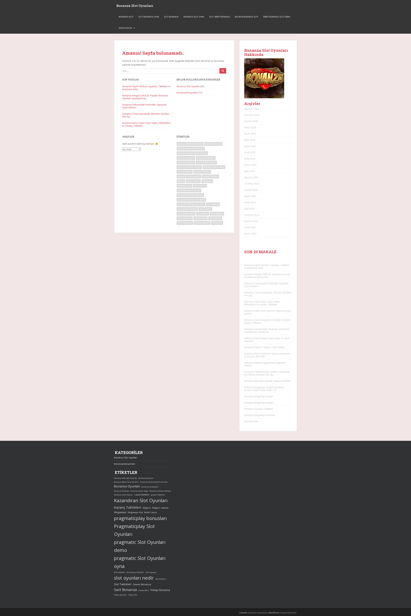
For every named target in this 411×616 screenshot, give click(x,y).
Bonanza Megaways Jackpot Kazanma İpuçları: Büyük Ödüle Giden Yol (264, 389)
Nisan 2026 (250, 133)
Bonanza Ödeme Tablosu (189, 167)
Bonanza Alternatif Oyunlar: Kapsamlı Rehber (267, 380)
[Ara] (222, 71)
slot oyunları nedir (186, 213)
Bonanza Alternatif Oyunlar (190, 143)
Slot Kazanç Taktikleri (187, 209)
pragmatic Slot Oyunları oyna (191, 204)
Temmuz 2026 (251, 114)
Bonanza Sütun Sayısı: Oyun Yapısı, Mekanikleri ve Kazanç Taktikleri (146, 124)
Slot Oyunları (205, 209)
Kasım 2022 (250, 233)
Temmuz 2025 (251, 183)
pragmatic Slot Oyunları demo (191, 199)
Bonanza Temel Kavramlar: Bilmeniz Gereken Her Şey (145, 115)
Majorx (181, 181)
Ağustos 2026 (251, 108)
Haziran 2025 (251, 189)
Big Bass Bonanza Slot (246, 16)
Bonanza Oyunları (186, 157)
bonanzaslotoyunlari (187, 92)
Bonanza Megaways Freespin (259, 415)
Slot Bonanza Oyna (148, 16)
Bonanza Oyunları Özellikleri (258, 408)
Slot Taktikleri (217, 213)
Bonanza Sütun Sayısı (206, 162)
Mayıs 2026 (250, 127)
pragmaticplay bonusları (189, 190)
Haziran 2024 (251, 221)
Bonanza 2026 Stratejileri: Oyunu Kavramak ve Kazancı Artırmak (266, 355)
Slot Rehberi (202, 213)
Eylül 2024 (249, 208)
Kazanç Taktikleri (210, 176)
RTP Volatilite (213, 204)
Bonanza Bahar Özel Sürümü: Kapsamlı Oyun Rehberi (267, 312)
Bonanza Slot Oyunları (134, 6)
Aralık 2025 (250, 158)
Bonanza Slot (126, 16)
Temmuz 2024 (251, 214)
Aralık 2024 (250, 202)
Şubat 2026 (250, 146)
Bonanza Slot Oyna (194, 16)
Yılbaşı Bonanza (185, 223)
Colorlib (243, 612)
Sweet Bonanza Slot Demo (276, 16)
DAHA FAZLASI (125, 28)
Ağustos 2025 (251, 177)
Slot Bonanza (171, 16)
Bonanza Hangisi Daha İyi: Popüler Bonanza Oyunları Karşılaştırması (145, 97)
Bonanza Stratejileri (205, 157)
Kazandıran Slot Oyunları (189, 176)
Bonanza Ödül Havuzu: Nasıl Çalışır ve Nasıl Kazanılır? (266, 340)
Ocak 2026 (249, 152)
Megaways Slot (184, 185)
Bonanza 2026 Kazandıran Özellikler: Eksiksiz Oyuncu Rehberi (267, 321)
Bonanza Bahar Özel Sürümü (191, 148)
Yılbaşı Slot (217, 223)
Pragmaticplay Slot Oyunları (190, 195)
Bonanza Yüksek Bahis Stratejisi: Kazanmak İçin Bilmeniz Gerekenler (266, 330)
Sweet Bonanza (185, 218)
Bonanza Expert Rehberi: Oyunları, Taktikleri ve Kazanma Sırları (146, 88)
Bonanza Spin (251, 421)
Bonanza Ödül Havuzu (214, 167)
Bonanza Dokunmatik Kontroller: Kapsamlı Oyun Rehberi (144, 106)
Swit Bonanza (200, 218)
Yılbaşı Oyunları (202, 223)
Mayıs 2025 (250, 196)
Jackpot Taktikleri (202, 171)
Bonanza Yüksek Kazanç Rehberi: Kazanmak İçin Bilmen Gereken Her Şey (267, 373)
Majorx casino (193, 181)
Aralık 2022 (250, 227)
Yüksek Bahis (215, 218)
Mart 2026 (249, 139)
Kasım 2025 (250, 164)
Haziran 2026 (251, 121)
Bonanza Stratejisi (186, 162)
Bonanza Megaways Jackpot (259, 402)
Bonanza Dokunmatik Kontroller (192, 153)
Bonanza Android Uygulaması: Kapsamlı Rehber (264, 364)
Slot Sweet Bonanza (219, 16)
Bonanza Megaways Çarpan (258, 396)
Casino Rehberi (185, 171)
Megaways (207, 181)
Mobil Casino (200, 185)
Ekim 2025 (249, 171)
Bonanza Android (213, 143)
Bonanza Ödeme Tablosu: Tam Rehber (264, 347)
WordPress (274, 612)
